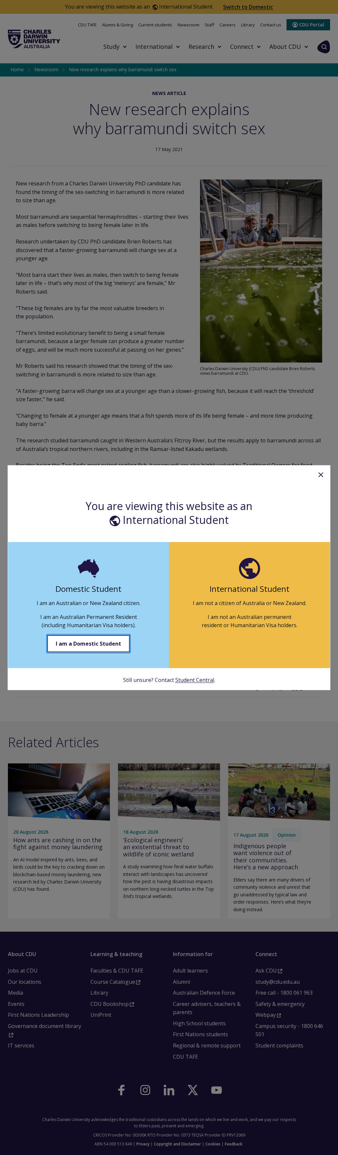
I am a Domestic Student (88, 643)
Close (320, 474)
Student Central (194, 680)
